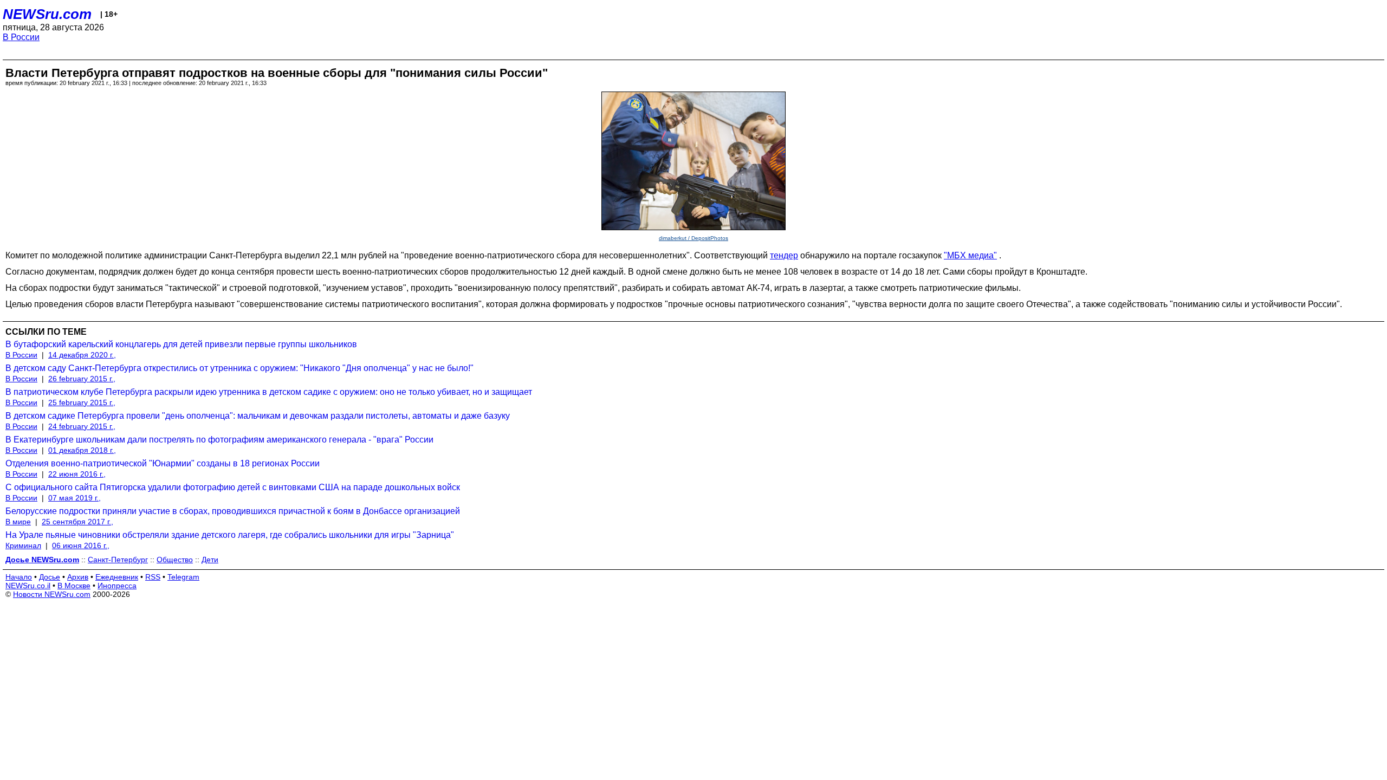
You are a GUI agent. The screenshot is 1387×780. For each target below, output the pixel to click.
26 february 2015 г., (81, 378)
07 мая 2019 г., (74, 497)
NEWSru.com (47, 14)
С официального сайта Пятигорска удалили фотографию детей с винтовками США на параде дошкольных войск (232, 487)
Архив (77, 577)
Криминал (23, 545)
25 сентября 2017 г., (77, 521)
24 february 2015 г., (81, 426)
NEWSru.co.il (27, 585)
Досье (49, 577)
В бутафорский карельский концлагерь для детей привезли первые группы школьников (181, 344)
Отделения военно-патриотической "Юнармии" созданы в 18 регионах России (162, 463)
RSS (152, 577)
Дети (210, 559)
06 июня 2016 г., (80, 545)
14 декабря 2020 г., (82, 354)
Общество (175, 559)
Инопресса (117, 585)
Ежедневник (116, 577)
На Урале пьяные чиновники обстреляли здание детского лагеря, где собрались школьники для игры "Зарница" (229, 535)
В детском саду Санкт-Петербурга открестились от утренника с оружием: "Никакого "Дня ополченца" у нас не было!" (239, 368)
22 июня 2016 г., (77, 474)
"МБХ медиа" (970, 255)
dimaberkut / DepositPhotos (693, 238)
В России (21, 37)
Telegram (183, 577)
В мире (18, 521)
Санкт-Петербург (118, 559)
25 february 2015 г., (81, 402)
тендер (784, 255)
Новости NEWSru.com (51, 594)
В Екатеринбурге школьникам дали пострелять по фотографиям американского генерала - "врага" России (219, 439)
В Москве (73, 585)
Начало (18, 577)
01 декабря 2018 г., (82, 450)
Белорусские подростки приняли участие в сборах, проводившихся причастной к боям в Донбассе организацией (232, 511)
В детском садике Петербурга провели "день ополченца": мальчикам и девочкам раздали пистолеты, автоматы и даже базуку (257, 415)
